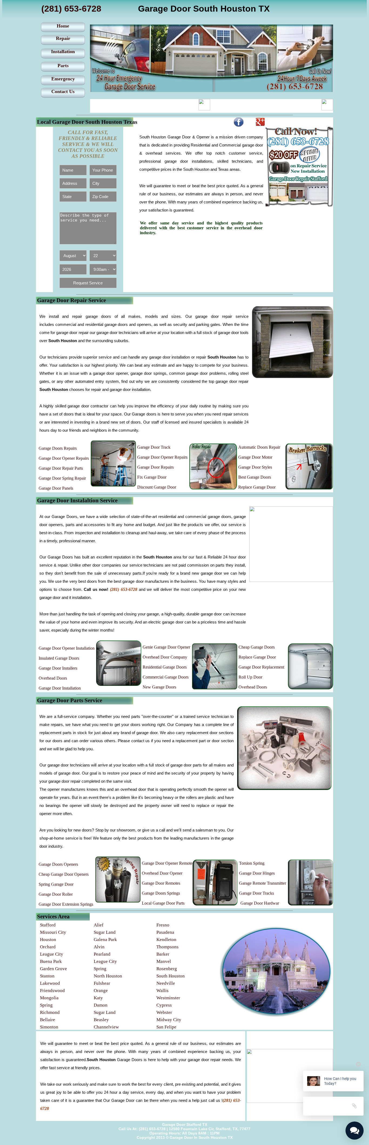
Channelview (106, 1027)
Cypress (164, 1005)
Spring (100, 968)
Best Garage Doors (254, 477)
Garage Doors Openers (58, 864)
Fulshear (102, 983)
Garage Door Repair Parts (61, 468)
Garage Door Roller (56, 894)
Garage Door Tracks (256, 893)
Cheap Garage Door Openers (64, 874)
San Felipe (166, 1027)
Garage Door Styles (255, 467)
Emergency (63, 78)
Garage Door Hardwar (259, 903)
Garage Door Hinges (257, 873)
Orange (101, 990)
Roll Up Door (250, 677)
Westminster (168, 997)
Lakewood (50, 983)
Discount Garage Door (156, 487)
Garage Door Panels (56, 488)
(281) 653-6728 (71, 8)
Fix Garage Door (151, 477)
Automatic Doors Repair (259, 447)
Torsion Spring (251, 863)
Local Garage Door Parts (163, 903)
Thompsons (167, 946)
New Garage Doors (159, 687)
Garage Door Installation (60, 688)
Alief (98, 925)
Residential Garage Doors (165, 667)
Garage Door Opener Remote (167, 863)
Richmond (50, 1012)
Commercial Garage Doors (166, 677)
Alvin (99, 946)
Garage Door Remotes (161, 883)
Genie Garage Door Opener (166, 647)
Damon (101, 1005)
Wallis (162, 990)
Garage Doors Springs (161, 893)
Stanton (47, 976)
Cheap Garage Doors (257, 647)
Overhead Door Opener (162, 873)
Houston (48, 939)
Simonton (49, 1027)
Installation (63, 51)
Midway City (168, 1019)
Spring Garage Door (56, 884)
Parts (63, 65)
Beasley (101, 1019)
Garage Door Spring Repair (62, 478)
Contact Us (63, 91)
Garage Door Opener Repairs (64, 458)
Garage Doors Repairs (58, 448)
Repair (63, 38)
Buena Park (51, 961)
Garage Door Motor (255, 457)
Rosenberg (166, 968)
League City (51, 954)
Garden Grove (53, 968)
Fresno (162, 925)
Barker (162, 954)
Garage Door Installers (58, 668)
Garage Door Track (153, 447)
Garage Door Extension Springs (66, 904)
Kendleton (166, 939)
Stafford (48, 925)
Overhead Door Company (165, 657)
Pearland (102, 954)
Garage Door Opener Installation (67, 648)
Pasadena (165, 932)
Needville (165, 983)
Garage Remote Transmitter (262, 883)
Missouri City (53, 932)
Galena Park (105, 939)
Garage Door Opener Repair (161, 457)
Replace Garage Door (257, 487)
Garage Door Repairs (155, 467)
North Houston (108, 976)
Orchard (48, 946)
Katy (98, 997)
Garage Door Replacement (261, 667)
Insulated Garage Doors (59, 658)
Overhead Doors (53, 678)
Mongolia (49, 997)
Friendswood (52, 990)
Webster (164, 1012)
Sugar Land (105, 932)
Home (63, 26)
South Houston (170, 976)
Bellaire (47, 1019)
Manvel (163, 961)
